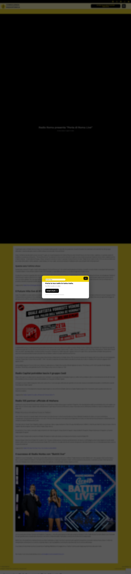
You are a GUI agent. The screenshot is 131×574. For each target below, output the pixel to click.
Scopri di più (51, 290)
